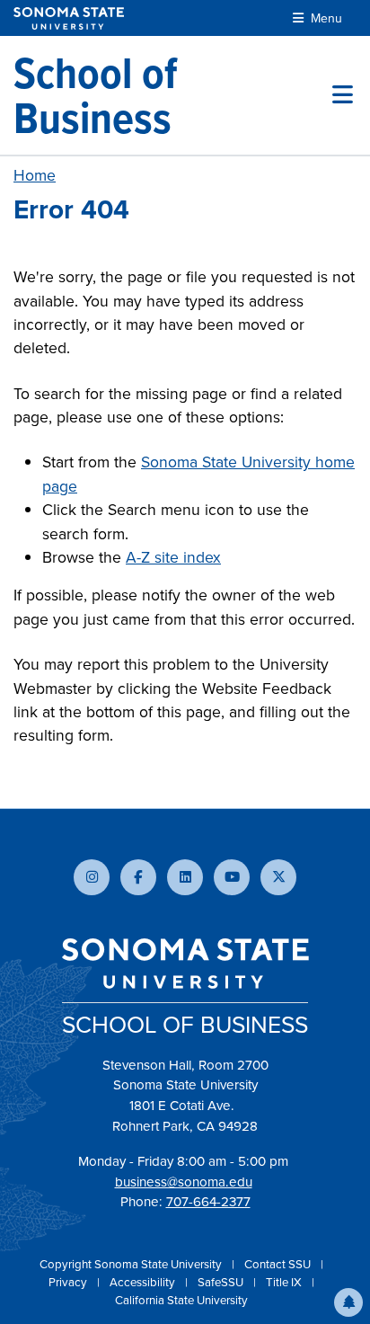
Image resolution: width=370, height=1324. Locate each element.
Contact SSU (278, 1264)
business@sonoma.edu (183, 1182)
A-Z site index (173, 557)
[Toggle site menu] (342, 95)
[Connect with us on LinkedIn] (185, 877)
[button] (348, 1302)
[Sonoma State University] (68, 18)
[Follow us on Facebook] (138, 877)
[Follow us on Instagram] (92, 877)
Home (34, 175)
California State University (181, 1300)
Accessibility (144, 1282)
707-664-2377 (208, 1202)
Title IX (285, 1282)
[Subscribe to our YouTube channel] (232, 877)
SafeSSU (222, 1282)
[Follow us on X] (278, 877)
